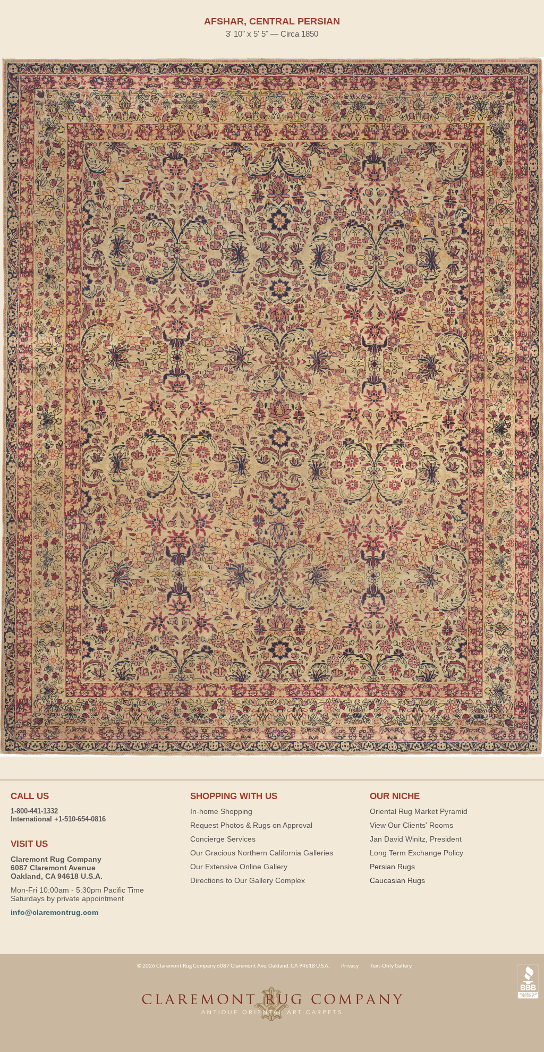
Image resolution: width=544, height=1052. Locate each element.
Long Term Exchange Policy (416, 853)
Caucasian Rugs (397, 880)
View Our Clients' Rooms (411, 825)
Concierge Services (223, 839)
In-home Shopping (221, 811)
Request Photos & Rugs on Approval (251, 825)
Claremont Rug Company (272, 1009)
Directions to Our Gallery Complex (247, 880)
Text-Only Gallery (391, 965)
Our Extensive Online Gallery (238, 866)
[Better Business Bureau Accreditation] (528, 981)
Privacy (350, 965)
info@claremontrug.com (54, 912)
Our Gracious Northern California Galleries (261, 853)
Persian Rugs (392, 866)
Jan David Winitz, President (416, 839)
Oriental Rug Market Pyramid (419, 811)
